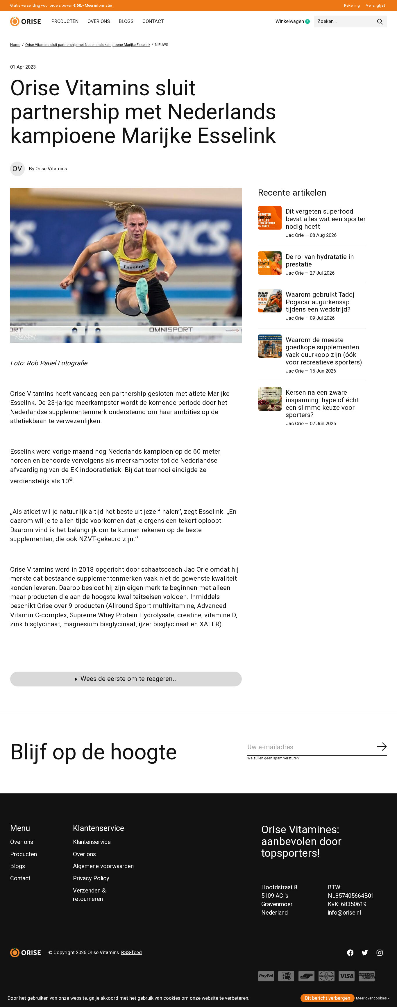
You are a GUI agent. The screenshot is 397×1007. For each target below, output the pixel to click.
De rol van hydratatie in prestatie (320, 260)
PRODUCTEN (64, 21)
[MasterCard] (327, 979)
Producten (23, 854)
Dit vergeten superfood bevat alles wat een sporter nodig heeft (326, 219)
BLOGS (126, 21)
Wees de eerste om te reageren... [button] (129, 679)
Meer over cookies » (372, 998)
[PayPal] (266, 979)
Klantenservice (92, 842)
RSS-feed (131, 952)
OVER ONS (98, 21)
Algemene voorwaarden (103, 866)
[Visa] (347, 979)
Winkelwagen (295, 22)
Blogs (17, 866)
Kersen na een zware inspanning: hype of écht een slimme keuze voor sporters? (322, 404)
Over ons (21, 842)
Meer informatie (98, 5)
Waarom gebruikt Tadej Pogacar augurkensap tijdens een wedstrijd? (320, 302)
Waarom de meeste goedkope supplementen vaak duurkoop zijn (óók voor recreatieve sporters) (324, 351)
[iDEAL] (286, 979)
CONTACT (153, 21)
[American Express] (367, 979)
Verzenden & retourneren (89, 894)
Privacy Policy (91, 878)
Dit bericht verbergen (327, 998)
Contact (20, 878)
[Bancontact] (306, 979)
